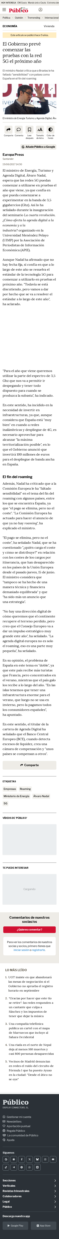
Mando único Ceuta (37, 2)
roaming (25, 789)
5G (5, 803)
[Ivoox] (37, 1167)
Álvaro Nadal (41, 796)
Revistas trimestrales (16, 1191)
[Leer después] (29, 130)
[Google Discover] (13, 1159)
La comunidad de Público (22, 1135)
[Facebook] (21, 1159)
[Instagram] (45, 1159)
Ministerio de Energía (16, 796)
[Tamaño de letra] (40, 130)
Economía (10, 26)
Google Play (17, 1225)
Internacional (52, 17)
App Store (45, 1225)
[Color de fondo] (50, 130)
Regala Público (15, 1130)
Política (6, 17)
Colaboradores (12, 1196)
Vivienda (49, 26)
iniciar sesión (21, 950)
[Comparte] (8, 130)
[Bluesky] (37, 1159)
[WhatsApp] (29, 1167)
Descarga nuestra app (16, 1216)
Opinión (19, 17)
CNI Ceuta (22, 2)
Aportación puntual (18, 1126)
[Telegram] (13, 1167)
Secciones (9, 1180)
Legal (6, 1201)
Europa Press (13, 155)
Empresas (10, 789)
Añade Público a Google (40, 146)
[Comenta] (19, 130)
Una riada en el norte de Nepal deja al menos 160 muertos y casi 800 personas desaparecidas (31, 1049)
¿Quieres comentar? (29, 929)
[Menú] (4, 10)
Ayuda (10, 1140)
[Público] (23, 10)
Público (16, 1102)
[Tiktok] (6, 1167)
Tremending (34, 17)
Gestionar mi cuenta (18, 1117)
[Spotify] (21, 1167)
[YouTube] (53, 1159)
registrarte (38, 950)
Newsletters (13, 1121)
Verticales (9, 1185)
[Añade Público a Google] (6, 1159)
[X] (29, 1159)
